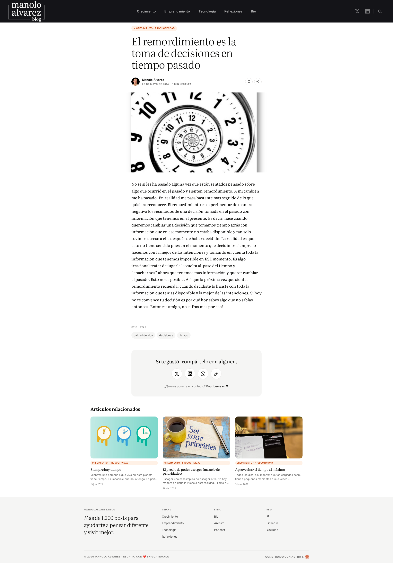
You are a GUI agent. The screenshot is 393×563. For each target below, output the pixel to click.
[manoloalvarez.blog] (26, 11)
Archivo (219, 523)
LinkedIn (272, 523)
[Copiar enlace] (216, 373)
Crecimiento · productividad (155, 28)
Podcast (219, 529)
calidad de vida (143, 335)
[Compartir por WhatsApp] (203, 373)
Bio (253, 11)
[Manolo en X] (357, 11)
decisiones (166, 335)
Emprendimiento (177, 11)
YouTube (272, 529)
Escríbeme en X (217, 386)
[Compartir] (258, 81)
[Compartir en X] (177, 373)
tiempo (184, 335)
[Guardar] (249, 81)
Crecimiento (146, 11)
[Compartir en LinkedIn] (190, 373)
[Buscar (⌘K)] (380, 11)
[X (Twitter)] (268, 516)
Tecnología (207, 11)
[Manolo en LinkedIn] (367, 11)
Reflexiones (233, 11)
